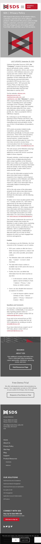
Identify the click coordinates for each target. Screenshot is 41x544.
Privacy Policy (8, 446)
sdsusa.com (21, 93)
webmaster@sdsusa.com (15, 315)
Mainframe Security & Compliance (12, 480)
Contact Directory (8, 417)
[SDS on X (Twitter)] (7, 526)
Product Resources (10, 458)
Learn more (25, 540)
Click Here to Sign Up (11, 519)
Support (6, 455)
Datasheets (8, 462)
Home (5, 440)
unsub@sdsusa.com (27, 145)
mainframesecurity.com (14, 97)
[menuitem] (21, 7)
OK (16, 540)
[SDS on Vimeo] (11, 526)
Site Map (6, 449)
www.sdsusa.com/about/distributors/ (21, 216)
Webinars (8, 465)
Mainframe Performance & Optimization (13, 486)
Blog (5, 452)
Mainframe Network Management (11, 483)
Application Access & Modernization (12, 496)
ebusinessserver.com (13, 95)
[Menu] (21, 7)
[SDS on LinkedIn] (4, 526)
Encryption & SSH (7, 490)
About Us (6, 443)
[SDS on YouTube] (9, 526)
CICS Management (7, 493)
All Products (6, 499)
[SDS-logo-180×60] (11, 6)
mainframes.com (12, 99)
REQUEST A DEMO (30, 6)
